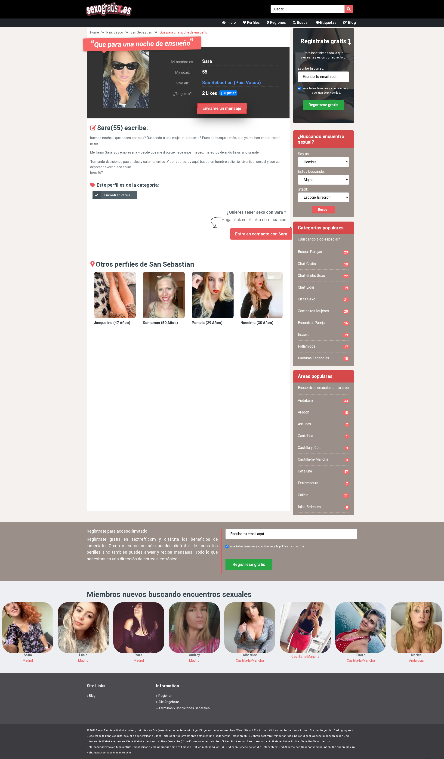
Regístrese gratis (323, 105)
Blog (351, 22)
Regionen (165, 695)
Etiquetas (328, 22)
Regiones (277, 22)
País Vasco (114, 32)
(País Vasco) (247, 82)
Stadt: (303, 189)
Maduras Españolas (323, 358)
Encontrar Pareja (117, 195)
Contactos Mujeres (323, 311)
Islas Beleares (323, 507)
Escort (323, 334)
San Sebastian (141, 32)
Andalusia (323, 400)
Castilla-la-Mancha (323, 459)
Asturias (323, 424)
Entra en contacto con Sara (261, 233)
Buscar (302, 22)
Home (94, 32)
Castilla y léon (323, 447)
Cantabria (323, 436)
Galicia (323, 495)
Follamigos (323, 346)
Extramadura (323, 483)
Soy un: (303, 154)
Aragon (323, 412)
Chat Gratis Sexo (323, 275)
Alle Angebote (168, 702)
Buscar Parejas (323, 252)
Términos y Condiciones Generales (184, 708)
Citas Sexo (323, 299)
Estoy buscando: (311, 171)
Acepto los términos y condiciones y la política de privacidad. (325, 90)
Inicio (231, 22)
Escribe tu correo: (311, 68)
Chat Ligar (323, 287)
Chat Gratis (323, 264)
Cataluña (323, 471)
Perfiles (253, 22)
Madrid (28, 660)
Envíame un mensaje (222, 108)
